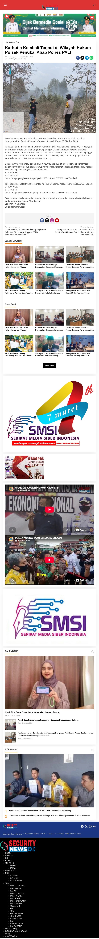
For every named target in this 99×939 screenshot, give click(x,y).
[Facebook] (42, 220)
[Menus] (5, 5)
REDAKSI (50, 834)
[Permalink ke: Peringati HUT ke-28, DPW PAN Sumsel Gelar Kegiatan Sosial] (80, 280)
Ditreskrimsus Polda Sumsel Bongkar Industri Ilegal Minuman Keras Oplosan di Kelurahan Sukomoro (49, 816)
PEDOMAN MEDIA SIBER (35, 834)
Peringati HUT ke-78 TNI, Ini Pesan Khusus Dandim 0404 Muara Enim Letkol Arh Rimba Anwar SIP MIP (74, 231)
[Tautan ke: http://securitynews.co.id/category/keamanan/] (92, 750)
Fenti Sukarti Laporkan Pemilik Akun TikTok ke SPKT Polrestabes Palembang (40, 811)
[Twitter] (47, 220)
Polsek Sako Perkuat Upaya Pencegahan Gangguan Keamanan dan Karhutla (49, 266)
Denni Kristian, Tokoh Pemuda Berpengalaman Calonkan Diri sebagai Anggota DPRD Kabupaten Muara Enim (25, 231)
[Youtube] (57, 220)
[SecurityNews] (50, 7)
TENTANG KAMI (62, 834)
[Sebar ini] (78, 58)
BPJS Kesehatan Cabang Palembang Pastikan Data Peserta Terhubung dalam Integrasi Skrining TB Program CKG (18, 292)
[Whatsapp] (91, 58)
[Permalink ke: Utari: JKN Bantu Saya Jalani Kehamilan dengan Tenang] (19, 254)
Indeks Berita (76, 834)
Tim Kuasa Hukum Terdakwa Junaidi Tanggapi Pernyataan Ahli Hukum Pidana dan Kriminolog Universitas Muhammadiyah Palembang (79, 266)
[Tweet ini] (82, 58)
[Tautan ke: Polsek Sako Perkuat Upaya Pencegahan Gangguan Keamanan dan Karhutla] (10, 724)
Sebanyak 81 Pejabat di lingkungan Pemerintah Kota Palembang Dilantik (49, 292)
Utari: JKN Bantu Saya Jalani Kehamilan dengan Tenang (16, 266)
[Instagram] (52, 220)
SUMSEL (11, 59)
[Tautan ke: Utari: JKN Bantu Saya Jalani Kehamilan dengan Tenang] (49, 682)
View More (49, 365)
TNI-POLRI (18, 59)
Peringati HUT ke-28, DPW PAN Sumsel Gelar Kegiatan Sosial (78, 292)
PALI (6, 59)
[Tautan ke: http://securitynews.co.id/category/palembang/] (92, 651)
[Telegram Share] (87, 58)
